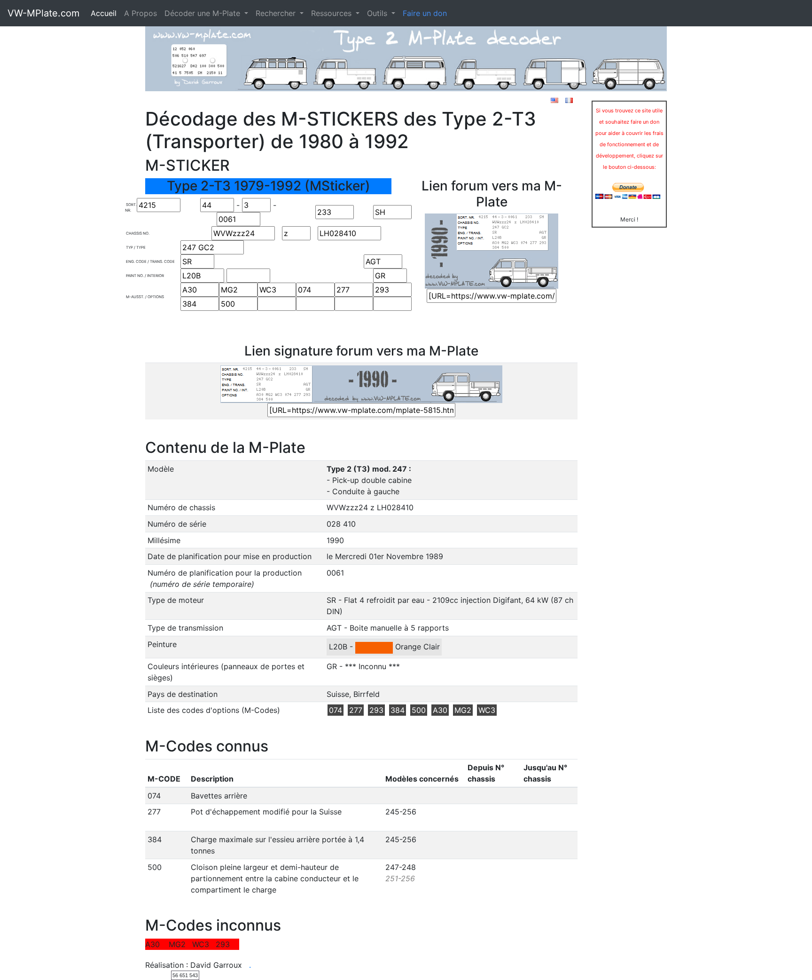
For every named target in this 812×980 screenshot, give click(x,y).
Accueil (104, 13)
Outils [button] (378, 13)
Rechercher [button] (277, 13)
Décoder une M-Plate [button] (203, 13)
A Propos (140, 13)
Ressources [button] (332, 13)
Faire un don (425, 13)
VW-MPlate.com (43, 13)
